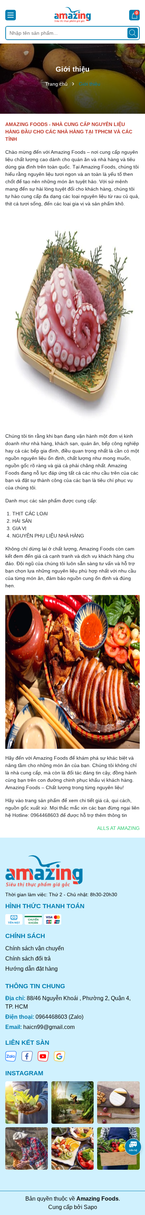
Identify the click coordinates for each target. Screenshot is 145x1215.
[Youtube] (43, 1056)
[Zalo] (11, 1056)
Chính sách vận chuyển (34, 948)
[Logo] (72, 14)
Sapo (90, 1207)
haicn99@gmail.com (49, 1027)
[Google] (59, 1056)
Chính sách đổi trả (28, 959)
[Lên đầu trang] (131, 1173)
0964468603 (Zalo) (59, 1017)
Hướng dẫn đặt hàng (31, 969)
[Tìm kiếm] (132, 33)
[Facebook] (27, 1056)
